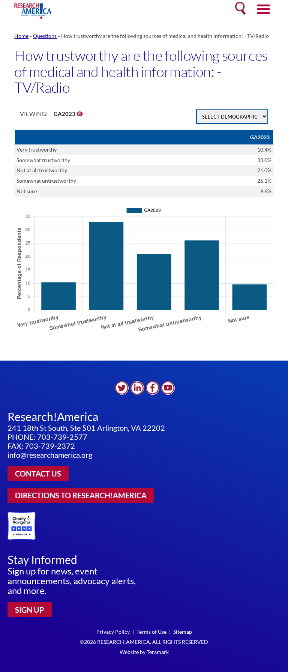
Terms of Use (151, 631)
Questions (45, 36)
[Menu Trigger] (263, 8)
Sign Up (29, 609)
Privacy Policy (113, 631)
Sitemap (182, 631)
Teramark (158, 652)
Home (21, 36)
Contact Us (38, 473)
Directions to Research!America (81, 495)
